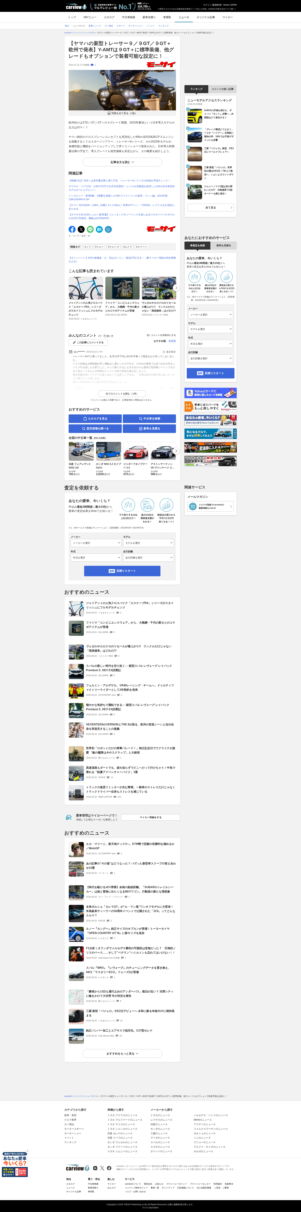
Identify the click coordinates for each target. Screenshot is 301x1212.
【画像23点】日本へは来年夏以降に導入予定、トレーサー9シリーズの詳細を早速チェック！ (119, 180)
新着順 (172, 341)
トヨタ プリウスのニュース (122, 1115)
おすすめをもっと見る (120, 1053)
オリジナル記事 (206, 17)
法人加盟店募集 (204, 1188)
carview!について (133, 1184)
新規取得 (217, 5)
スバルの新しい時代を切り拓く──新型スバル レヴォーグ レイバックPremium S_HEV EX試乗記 (129, 668)
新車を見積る (152, 428)
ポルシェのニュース (205, 1133)
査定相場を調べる (98, 428)
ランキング (196, 89)
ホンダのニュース (160, 1128)
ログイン (207, 5)
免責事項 (229, 1184)
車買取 (167, 17)
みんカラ (111, 1188)
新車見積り (149, 17)
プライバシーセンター (200, 1184)
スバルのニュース (160, 1142)
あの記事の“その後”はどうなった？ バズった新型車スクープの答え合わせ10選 (131, 865)
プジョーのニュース (205, 1142)
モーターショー (72, 1133)
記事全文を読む (120, 162)
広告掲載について (185, 1188)
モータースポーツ (74, 1128)
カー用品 (69, 1124)
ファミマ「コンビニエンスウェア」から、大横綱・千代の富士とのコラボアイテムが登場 (122, 306)
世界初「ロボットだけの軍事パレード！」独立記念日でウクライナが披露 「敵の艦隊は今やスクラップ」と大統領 (130, 750)
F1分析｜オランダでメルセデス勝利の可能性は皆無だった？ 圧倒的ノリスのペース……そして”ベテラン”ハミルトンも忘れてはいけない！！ (131, 950)
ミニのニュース (202, 1137)
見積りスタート (126, 570)
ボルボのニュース (203, 1151)
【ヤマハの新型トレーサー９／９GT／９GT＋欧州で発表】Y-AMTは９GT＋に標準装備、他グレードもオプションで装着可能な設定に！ (121, 50)
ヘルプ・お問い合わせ (135, 1191)
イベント (69, 1137)
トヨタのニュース (160, 1115)
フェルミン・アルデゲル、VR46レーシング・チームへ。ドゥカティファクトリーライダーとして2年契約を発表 (130, 687)
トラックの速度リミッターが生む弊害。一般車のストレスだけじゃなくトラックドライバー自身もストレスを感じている (130, 789)
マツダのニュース (160, 1137)
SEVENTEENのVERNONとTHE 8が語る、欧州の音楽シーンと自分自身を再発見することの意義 (130, 726)
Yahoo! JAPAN (230, 5)
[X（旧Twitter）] (102, 1168)
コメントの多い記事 (223, 89)
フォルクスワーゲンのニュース (211, 1128)
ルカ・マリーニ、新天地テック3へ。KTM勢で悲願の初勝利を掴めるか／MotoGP (130, 846)
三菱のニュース (159, 1133)
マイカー (227, 17)
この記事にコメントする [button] (90, 342)
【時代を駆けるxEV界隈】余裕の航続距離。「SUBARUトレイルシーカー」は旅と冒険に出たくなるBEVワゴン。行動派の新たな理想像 (129, 889)
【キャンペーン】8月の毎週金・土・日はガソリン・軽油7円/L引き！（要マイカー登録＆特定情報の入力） (122, 259)
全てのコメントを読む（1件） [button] (122, 393)
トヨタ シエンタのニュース (122, 1128)
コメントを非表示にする (163, 335)
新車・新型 (70, 1115)
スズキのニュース (160, 1146)
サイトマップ (168, 1188)
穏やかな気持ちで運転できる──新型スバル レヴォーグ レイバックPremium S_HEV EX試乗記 (127, 707)
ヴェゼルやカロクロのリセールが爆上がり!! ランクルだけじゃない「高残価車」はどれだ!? (159, 306)
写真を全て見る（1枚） (124, 113)
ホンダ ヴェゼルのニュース (122, 1142)
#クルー (99, 246)
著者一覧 (155, 1188)
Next (176, 287)
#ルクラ (127, 246)
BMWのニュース (203, 1119)
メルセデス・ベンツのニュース (211, 1115)
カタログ (109, 17)
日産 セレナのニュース (120, 1133)
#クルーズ (113, 246)
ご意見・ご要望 (221, 1188)
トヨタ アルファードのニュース (124, 1119)
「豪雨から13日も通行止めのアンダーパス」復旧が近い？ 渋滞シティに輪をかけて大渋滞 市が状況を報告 (129, 993)
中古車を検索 (152, 418)
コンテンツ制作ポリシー (136, 1188)
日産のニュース (159, 1124)
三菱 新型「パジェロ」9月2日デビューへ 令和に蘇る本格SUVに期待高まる (130, 1013)
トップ (72, 17)
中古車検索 (128, 17)
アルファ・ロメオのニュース (209, 1146)
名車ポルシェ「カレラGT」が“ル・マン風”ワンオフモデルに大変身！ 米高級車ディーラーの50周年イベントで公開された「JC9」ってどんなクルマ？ (130, 911)
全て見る (211, 207)
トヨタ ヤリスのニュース (121, 1124)
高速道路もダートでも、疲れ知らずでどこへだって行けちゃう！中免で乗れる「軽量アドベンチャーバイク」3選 (130, 770)
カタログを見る (97, 418)
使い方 (110, 336)
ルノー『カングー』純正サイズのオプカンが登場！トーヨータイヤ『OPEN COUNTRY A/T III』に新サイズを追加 (128, 931)
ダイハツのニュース (161, 1151)
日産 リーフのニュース (120, 1137)
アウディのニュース (205, 1124)
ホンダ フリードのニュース (122, 1146)
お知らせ (159, 1184)
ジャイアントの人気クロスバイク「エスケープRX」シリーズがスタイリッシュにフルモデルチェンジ (86, 308)
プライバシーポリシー (176, 1184)
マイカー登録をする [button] (151, 817)
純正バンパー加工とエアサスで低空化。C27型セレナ (119, 1030)
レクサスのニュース (161, 1119)
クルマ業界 (70, 1119)
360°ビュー (90, 17)
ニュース (184, 17)
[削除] (27, 1151)
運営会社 (148, 1184)
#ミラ (88, 246)
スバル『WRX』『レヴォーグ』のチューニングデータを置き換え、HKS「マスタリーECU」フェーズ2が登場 (128, 970)
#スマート (141, 246)
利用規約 (218, 1184)
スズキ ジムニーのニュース (122, 1151)
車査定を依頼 (197, 245)
